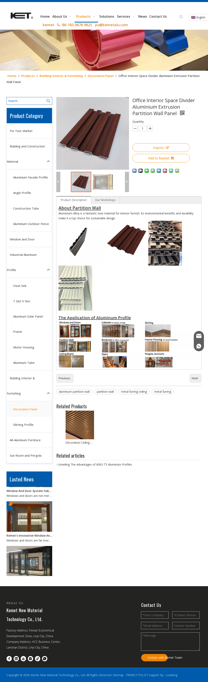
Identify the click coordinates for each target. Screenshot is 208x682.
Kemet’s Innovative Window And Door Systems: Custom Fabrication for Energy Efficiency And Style (29, 531)
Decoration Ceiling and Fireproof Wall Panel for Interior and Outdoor (79, 442)
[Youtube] (23, 658)
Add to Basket (158, 158)
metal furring (162, 391)
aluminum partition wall (74, 391)
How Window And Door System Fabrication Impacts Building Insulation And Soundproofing (29, 575)
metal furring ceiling (134, 391)
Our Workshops (105, 200)
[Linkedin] (16, 658)
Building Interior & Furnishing (21, 385)
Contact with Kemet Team (157, 657)
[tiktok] (37, 658)
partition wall (105, 391)
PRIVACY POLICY (137, 675)
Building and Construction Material (26, 153)
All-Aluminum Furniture (25, 440)
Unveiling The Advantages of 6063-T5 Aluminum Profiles (95, 464)
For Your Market (21, 131)
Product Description (74, 200)
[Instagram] (30, 658)
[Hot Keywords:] (181, 17)
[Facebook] (9, 658)
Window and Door (22, 239)
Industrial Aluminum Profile (22, 262)
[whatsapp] (44, 658)
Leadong (171, 675)
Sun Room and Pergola (25, 455)
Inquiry (158, 147)
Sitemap (118, 675)
